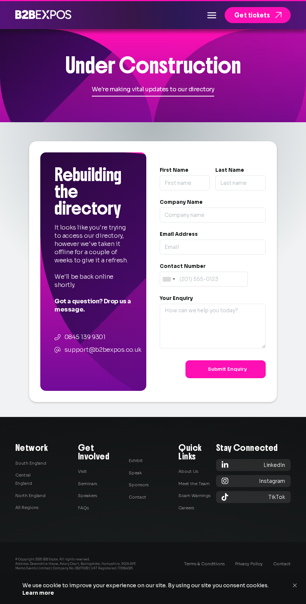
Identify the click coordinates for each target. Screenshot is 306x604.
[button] (295, 585)
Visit (82, 471)
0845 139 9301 (85, 337)
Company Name (181, 202)
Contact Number (183, 266)
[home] (43, 14)
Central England (23, 479)
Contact (137, 497)
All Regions (26, 507)
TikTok (253, 497)
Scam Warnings (194, 495)
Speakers (87, 495)
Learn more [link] (38, 592)
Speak (135, 472)
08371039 (81, 568)
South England (30, 463)
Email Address (179, 234)
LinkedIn (253, 465)
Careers (186, 507)
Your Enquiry (176, 298)
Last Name (229, 170)
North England (30, 495)
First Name (174, 170)
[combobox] (168, 279)
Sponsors (139, 484)
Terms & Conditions (204, 563)
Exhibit (136, 460)
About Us (188, 471)
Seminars (87, 483)
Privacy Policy (249, 563)
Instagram (253, 481)
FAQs (83, 507)
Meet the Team (194, 483)
